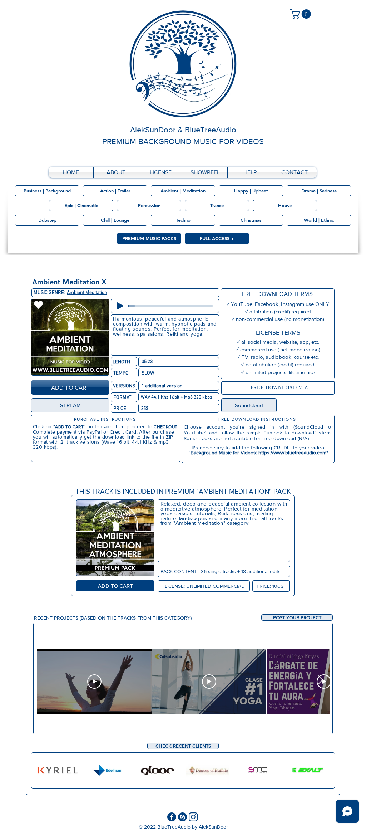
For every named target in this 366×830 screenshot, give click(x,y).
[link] (301, 14)
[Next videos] (320, 680)
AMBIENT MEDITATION (234, 491)
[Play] (120, 305)
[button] (297, 617)
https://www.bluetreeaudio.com (292, 452)
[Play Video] (94, 681)
